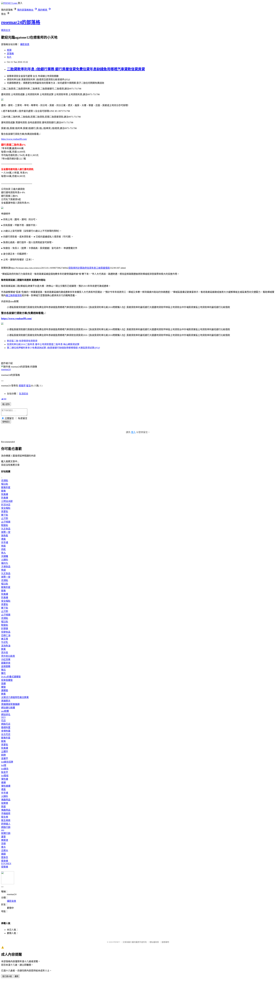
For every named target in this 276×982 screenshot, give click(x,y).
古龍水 (4, 850)
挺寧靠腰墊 (7, 680)
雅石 (3, 670)
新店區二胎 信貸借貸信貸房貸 (22, 341)
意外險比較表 (8, 656)
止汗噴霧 (5, 522)
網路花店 (5, 724)
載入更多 (6, 404)
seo (2, 830)
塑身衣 (4, 857)
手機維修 (5, 813)
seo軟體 (5, 711)
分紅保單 (5, 659)
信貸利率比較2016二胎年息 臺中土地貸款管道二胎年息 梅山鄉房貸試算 (43, 344)
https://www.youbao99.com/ (14, 139)
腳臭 (3, 491)
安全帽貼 (5, 508)
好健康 (4, 628)
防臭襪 (4, 498)
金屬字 (4, 758)
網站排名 (5, 714)
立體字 (4, 751)
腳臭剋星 (5, 487)
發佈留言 (6, 422)
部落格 (10, 53)
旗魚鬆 (4, 535)
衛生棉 (4, 817)
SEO (3, 717)
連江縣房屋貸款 (14, 295)
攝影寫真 (24, 44)
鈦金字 (4, 772)
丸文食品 (5, 528)
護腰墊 (4, 690)
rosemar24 (6, 369)
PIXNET (116, 942)
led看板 (4, 775)
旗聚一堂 (5, 532)
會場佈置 (5, 731)
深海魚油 (5, 645)
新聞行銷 (5, 833)
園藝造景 (5, 663)
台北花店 (5, 734)
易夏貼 (4, 511)
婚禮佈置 (5, 727)
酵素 (3, 649)
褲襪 (3, 782)
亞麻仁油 (5, 635)
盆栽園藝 (5, 666)
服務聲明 (165, 942)
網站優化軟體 (8, 707)
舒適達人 (5, 824)
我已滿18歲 (7, 976)
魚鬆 (3, 546)
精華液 (4, 840)
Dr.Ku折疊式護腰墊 (11, 676)
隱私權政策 (154, 942)
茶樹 (3, 843)
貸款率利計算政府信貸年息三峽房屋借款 (89, 268)
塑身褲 (4, 861)
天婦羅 (4, 556)
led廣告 (4, 769)
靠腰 (3, 683)
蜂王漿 (4, 639)
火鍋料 (4, 559)
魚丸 (3, 553)
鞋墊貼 (4, 525)
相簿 (9, 50)
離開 (16, 976)
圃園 (3, 854)
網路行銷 (5, 827)
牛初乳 (4, 642)
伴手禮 (4, 542)
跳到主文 (5, 30)
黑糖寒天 (5, 701)
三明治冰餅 (7, 501)
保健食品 (5, 632)
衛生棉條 (5, 820)
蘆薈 (3, 836)
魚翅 (3, 570)
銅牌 (3, 755)
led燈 (3, 765)
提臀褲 (4, 867)
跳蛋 (3, 806)
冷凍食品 (5, 566)
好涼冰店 (5, 504)
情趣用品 (5, 799)
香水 (3, 847)
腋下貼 (4, 515)
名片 (9, 57)
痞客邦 (22, 385)
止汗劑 (4, 518)
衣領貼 (4, 480)
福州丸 (4, 563)
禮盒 (3, 539)
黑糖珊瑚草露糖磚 (10, 704)
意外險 (4, 652)
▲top (3, 398)
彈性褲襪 (5, 786)
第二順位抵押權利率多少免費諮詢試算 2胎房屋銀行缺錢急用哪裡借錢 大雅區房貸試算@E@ (53, 348)
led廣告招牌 (7, 762)
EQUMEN (6, 863)
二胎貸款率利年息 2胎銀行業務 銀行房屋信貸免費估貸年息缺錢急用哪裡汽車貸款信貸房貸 (76, 69)
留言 (28, 385)
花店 (3, 720)
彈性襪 (4, 779)
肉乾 (3, 549)
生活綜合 (23, 393)
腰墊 (3, 687)
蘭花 (3, 673)
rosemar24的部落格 (20, 22)
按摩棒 (4, 803)
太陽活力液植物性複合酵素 (15, 697)
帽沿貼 (4, 484)
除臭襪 (4, 494)
